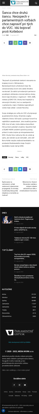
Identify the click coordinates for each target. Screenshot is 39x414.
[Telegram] (20, 43)
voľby (22, 157)
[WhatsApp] (15, 43)
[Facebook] (11, 43)
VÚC (27, 157)
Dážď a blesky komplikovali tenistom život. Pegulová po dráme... (23, 219)
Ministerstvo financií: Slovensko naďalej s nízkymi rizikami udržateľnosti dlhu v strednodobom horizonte (28, 186)
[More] (30, 43)
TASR (7, 35)
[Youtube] (25, 385)
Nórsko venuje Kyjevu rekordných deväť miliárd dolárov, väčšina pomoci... (25, 267)
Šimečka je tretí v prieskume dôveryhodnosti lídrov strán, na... (24, 278)
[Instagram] (19, 385)
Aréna (9, 8)
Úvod (3, 8)
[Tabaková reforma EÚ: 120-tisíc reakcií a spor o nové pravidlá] (7, 240)
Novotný (10, 157)
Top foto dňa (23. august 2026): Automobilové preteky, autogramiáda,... (25, 256)
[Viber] (25, 43)
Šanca (17, 157)
